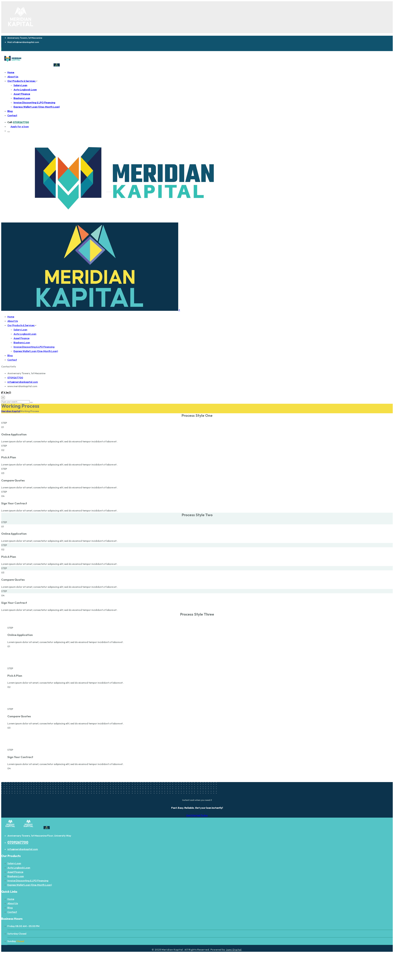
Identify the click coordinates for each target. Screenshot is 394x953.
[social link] (2, 392)
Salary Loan (20, 85)
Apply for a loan (19, 126)
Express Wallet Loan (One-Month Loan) (37, 106)
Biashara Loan (22, 98)
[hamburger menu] (8, 131)
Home (10, 72)
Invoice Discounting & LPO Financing (34, 102)
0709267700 (21, 122)
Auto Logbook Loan (25, 89)
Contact (12, 115)
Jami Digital (233, 949)
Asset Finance (22, 93)
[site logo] (33, 65)
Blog (10, 111)
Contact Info (8, 366)
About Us (12, 76)
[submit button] (31, 402)
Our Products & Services (21, 80)
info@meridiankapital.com (22, 381)
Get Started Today (197, 815)
